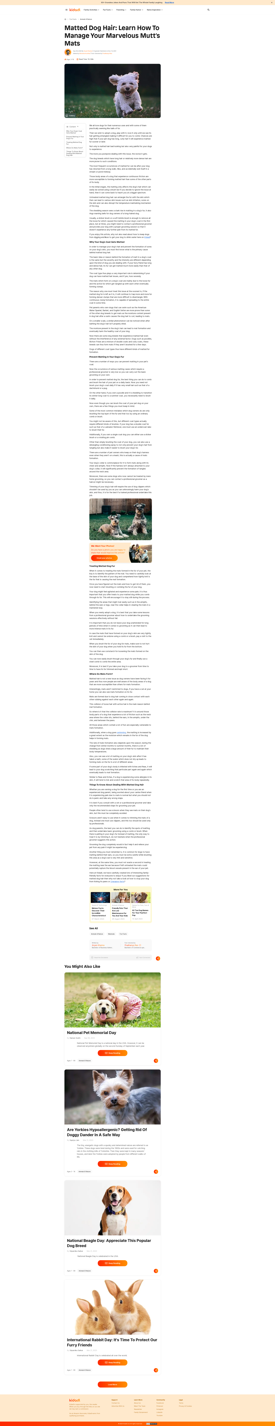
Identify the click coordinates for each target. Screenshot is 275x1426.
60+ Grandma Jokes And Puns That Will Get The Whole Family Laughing (131, 2)
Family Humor (135, 10)
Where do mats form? (74, 148)
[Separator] (158, 958)
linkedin (159, 1412)
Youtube (160, 1415)
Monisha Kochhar (84, 53)
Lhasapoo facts (117, 881)
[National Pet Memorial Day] (112, 999)
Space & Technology (99, 905)
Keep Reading (114, 1053)
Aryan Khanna (88, 51)
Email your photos (104, 558)
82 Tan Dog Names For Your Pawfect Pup (140, 912)
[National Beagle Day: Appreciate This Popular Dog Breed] (112, 1207)
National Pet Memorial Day (91, 1032)
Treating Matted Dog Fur (74, 143)
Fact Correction (144, 957)
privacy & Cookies (185, 1406)
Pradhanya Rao (107, 53)
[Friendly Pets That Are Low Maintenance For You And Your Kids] (120, 897)
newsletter (138, 1409)
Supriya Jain (74, 1140)
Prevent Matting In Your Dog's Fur (75, 137)
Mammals (111, 934)
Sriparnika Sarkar (76, 1251)
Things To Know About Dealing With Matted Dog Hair (74, 153)
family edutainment (141, 1412)
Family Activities (90, 10)
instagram (160, 1409)
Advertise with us (118, 1406)
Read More (169, 2)
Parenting (120, 10)
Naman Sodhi (75, 1038)
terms (181, 1403)
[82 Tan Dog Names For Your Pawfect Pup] (140, 897)
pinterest (160, 1406)
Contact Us (116, 1403)
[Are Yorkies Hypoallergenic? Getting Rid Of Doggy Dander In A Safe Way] (112, 1096)
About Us (137, 1403)
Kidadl (65, 19)
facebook (160, 1403)
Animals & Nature (118, 905)
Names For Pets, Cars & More (140, 906)
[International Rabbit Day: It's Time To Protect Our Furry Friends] (112, 1307)
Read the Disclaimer (101, 957)
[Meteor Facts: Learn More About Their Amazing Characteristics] (100, 897)
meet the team (139, 1406)
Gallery (72, 116)
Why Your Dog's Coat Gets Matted (74, 132)
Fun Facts (107, 10)
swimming (121, 732)
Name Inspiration (154, 10)
